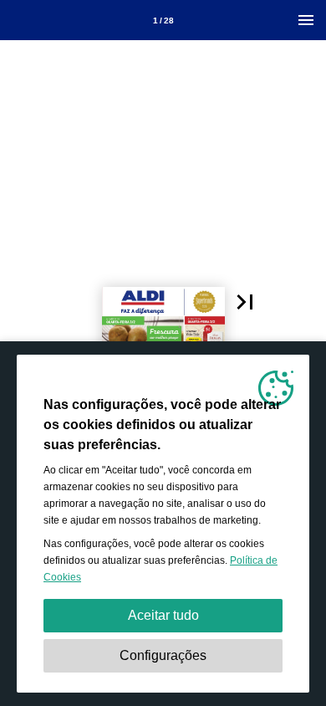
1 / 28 (163, 20)
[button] (245, 302)
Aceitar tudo (163, 615)
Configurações (163, 655)
